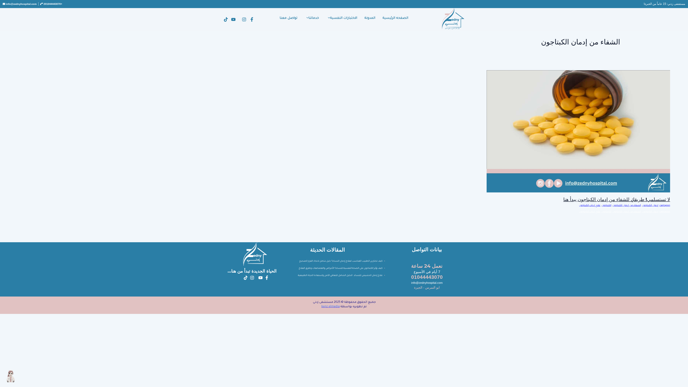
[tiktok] (226, 19)
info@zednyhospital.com (21, 4)
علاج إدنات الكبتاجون (589, 205)
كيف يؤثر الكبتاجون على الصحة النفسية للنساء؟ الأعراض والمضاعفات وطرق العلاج (341, 268)
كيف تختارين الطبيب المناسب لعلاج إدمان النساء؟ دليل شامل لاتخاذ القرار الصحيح (341, 261)
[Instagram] (244, 19)
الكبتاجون (606, 205)
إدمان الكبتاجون (650, 205)
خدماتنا (314, 18)
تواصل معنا (288, 18)
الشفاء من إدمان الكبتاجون (627, 205)
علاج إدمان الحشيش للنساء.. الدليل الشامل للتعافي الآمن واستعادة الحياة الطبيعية (340, 275)
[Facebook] (252, 19)
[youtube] (233, 19)
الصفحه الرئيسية (395, 18)
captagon (665, 205)
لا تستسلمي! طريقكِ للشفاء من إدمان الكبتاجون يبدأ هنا (616, 199)
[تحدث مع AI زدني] (11, 376)
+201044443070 (53, 4)
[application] (328, 18)
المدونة (369, 18)
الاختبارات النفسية (343, 18)
